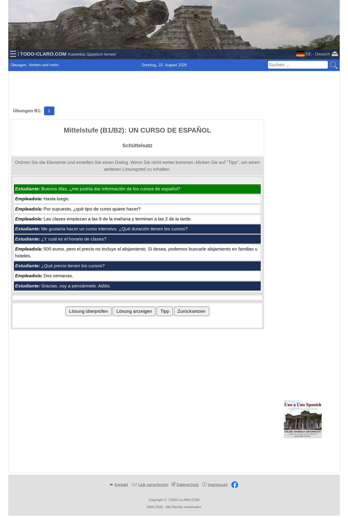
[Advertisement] (174, 83)
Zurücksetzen (191, 311)
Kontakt (121, 484)
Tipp (165, 311)
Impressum (218, 484)
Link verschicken (153, 484)
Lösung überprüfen (88, 311)
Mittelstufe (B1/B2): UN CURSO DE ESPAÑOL (137, 130)
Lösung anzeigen (134, 311)
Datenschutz (188, 484)
